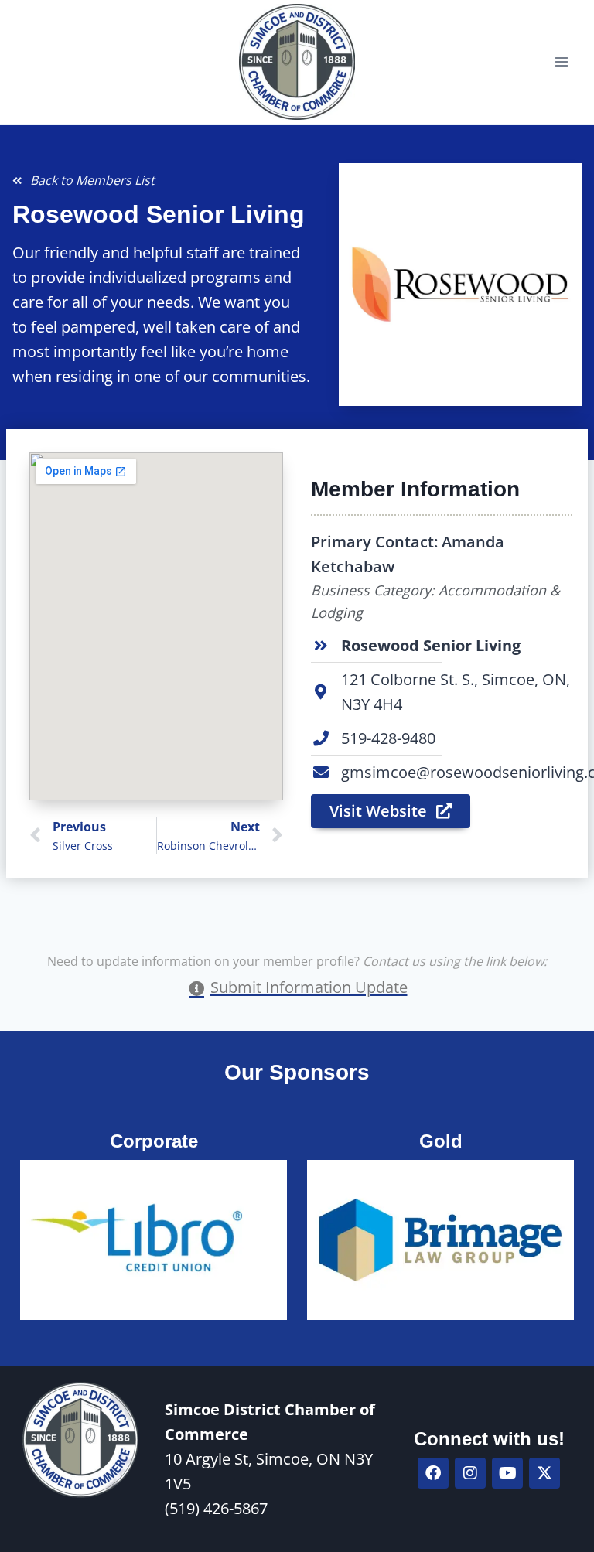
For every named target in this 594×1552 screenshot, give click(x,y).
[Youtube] (507, 1473)
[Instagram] (470, 1473)
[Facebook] (433, 1473)
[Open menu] (561, 61)
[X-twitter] (544, 1473)
